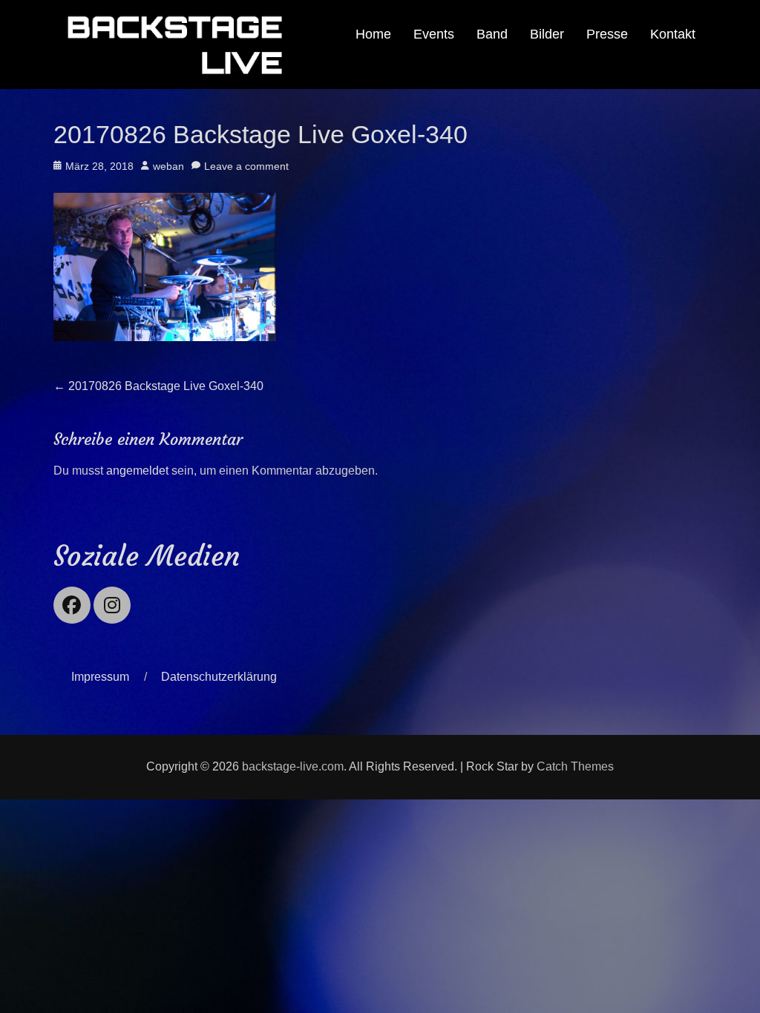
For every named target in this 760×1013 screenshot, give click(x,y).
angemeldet (137, 470)
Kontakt (672, 34)
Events (433, 34)
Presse (607, 34)
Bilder (547, 34)
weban (168, 166)
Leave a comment (246, 166)
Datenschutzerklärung (219, 676)
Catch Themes (575, 766)
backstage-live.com (293, 766)
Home (373, 34)
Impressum (100, 676)
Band (492, 34)
